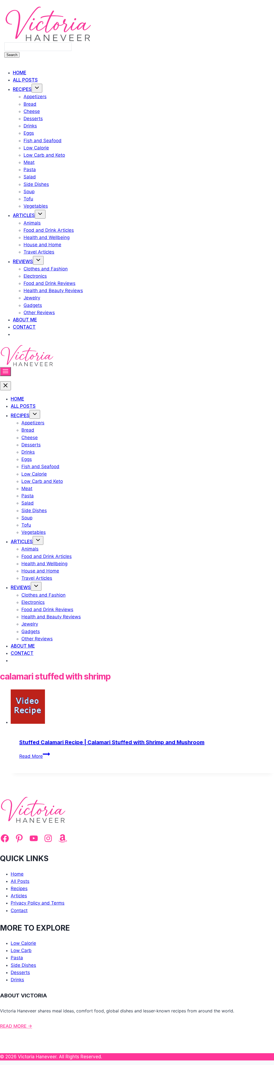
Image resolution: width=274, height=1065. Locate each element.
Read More (34, 756)
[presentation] (142, 707)
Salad (30, 176)
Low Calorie (36, 147)
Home (19, 72)
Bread (30, 104)
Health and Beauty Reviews (53, 290)
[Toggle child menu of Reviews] (38, 260)
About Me (25, 319)
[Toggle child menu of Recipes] (37, 88)
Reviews (23, 261)
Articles (24, 215)
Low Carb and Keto (44, 155)
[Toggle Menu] (5, 371)
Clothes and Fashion (46, 268)
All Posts (25, 80)
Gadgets (33, 305)
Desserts (33, 118)
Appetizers (35, 96)
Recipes (22, 89)
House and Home (42, 244)
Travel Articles (39, 252)
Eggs (29, 133)
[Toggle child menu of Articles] (40, 214)
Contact (24, 327)
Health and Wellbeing (47, 237)
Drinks (30, 125)
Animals (32, 223)
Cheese (32, 111)
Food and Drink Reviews (49, 283)
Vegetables (36, 206)
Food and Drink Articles (49, 230)
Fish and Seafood (43, 140)
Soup (29, 191)
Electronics (35, 276)
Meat (29, 162)
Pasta (30, 169)
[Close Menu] (5, 385)
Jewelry (32, 297)
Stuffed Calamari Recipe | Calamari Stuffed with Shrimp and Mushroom (111, 742)
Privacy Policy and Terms (37, 903)
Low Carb (21, 950)
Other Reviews (39, 312)
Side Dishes (36, 184)
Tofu (28, 198)
